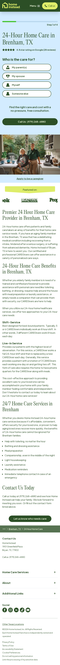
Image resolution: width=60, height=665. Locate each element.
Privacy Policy (8, 642)
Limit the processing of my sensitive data (20, 660)
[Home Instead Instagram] (10, 610)
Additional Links (12, 593)
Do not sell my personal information (17, 656)
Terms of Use (8, 646)
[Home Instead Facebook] (4, 610)
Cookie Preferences (11, 653)
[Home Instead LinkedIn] (16, 610)
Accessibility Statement (12, 649)
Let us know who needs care (30, 518)
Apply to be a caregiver (30, 178)
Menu (33, 5)
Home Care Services (15, 572)
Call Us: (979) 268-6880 (32, 121)
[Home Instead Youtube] (28, 610)
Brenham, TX (15, 529)
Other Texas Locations (13, 624)
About (6, 582)
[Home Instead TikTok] (22, 610)
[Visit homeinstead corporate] (11, 5)
